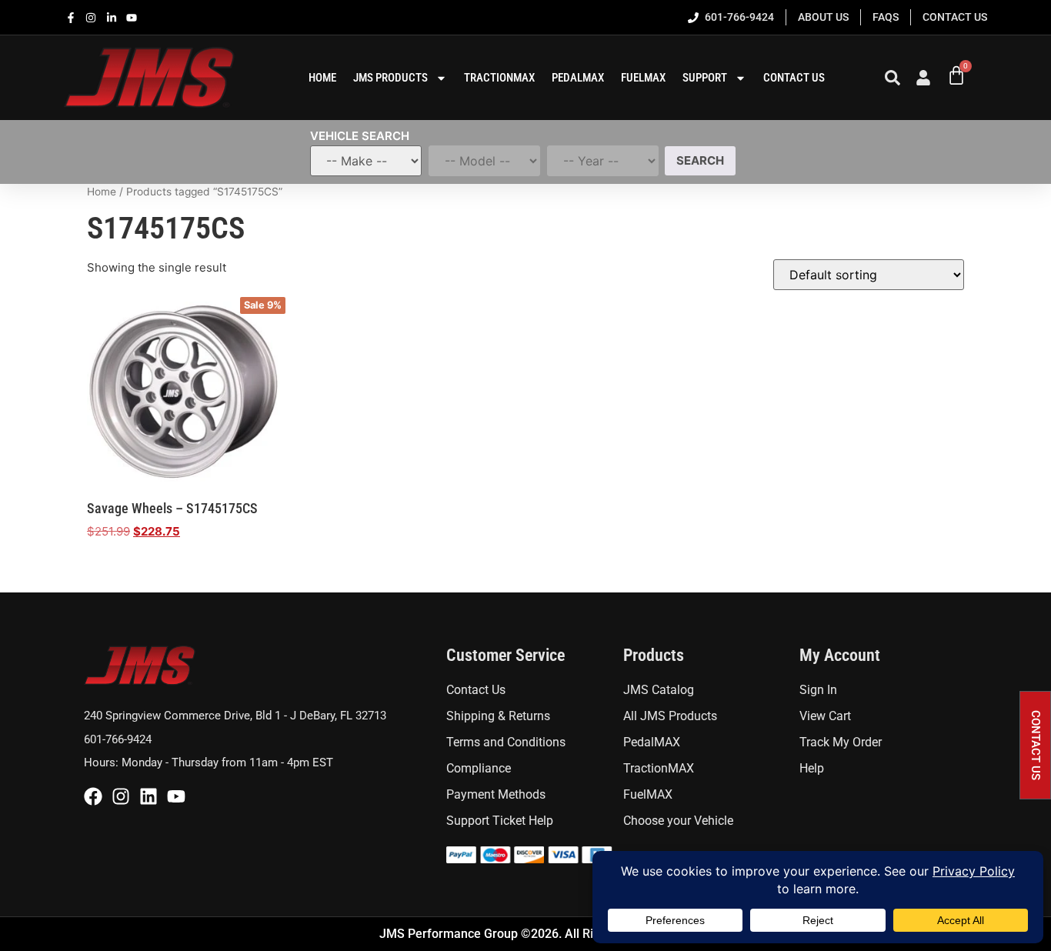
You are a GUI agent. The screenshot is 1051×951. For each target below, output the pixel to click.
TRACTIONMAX (499, 78)
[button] (1035, 745)
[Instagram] (121, 796)
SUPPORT (704, 78)
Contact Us (794, 78)
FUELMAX (643, 78)
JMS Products (390, 78)
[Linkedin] (148, 796)
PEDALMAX (578, 78)
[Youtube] (176, 796)
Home (101, 191)
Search (700, 160)
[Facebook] (93, 796)
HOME (322, 78)
